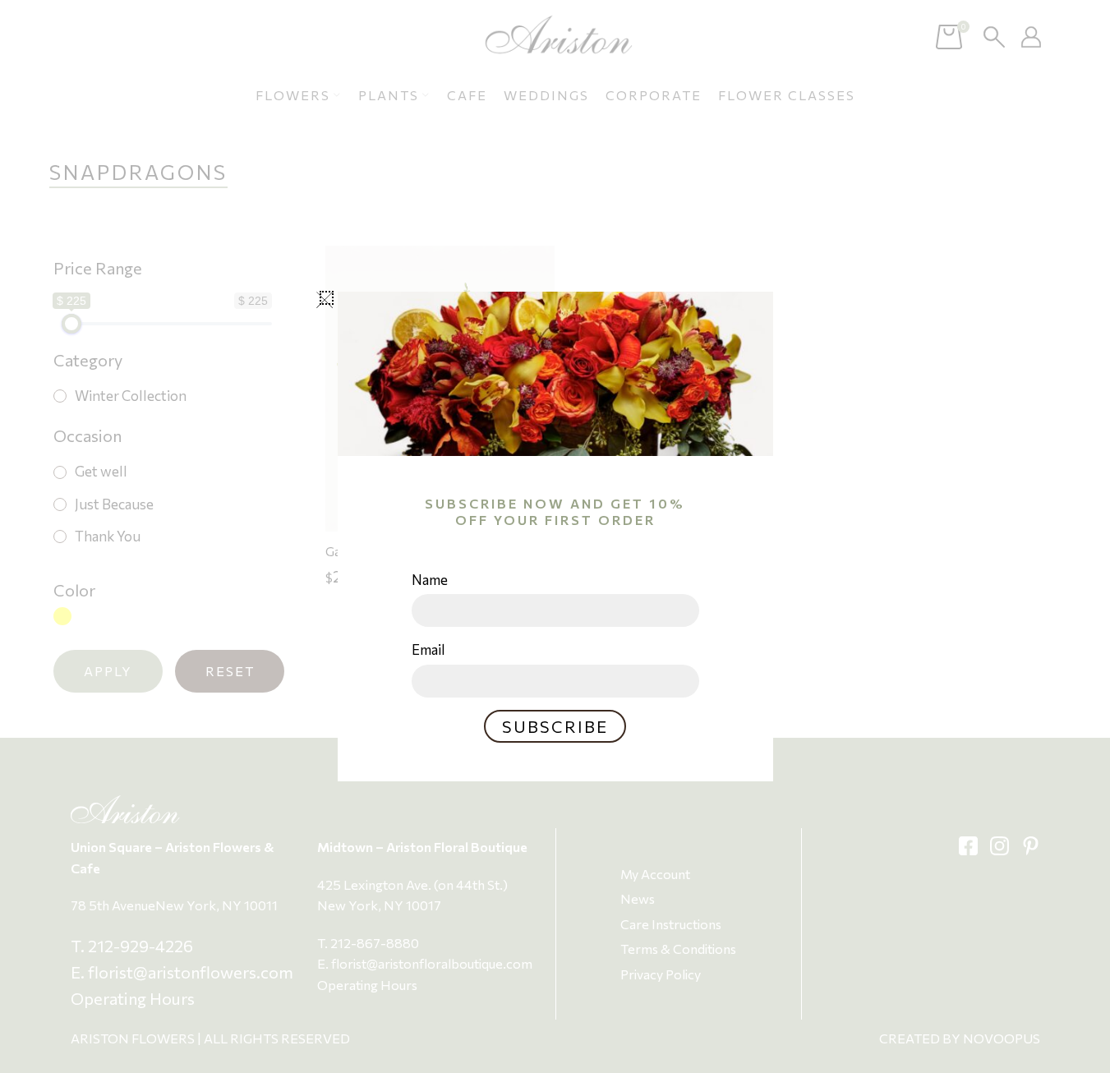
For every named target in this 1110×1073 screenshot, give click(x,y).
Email (428, 649)
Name (430, 579)
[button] (326, 298)
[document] (555, 536)
